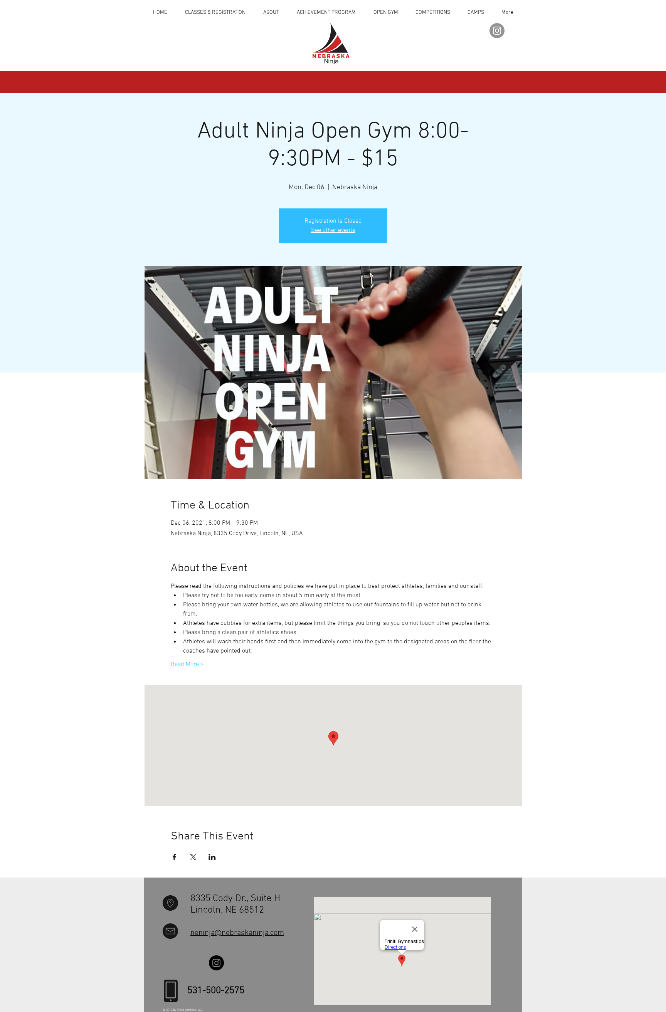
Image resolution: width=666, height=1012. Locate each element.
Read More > (187, 664)
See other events (333, 230)
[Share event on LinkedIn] (212, 857)
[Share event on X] (193, 857)
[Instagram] (497, 30)
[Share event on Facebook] (174, 857)
